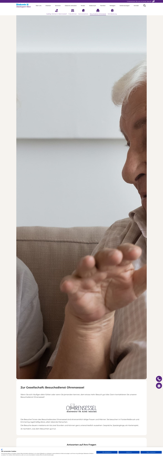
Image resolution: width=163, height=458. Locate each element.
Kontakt (136, 5)
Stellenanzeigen (125, 5)
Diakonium (92, 5)
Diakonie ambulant (71, 5)
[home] (24, 6)
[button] (38, 6)
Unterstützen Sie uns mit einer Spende (139, 1)
